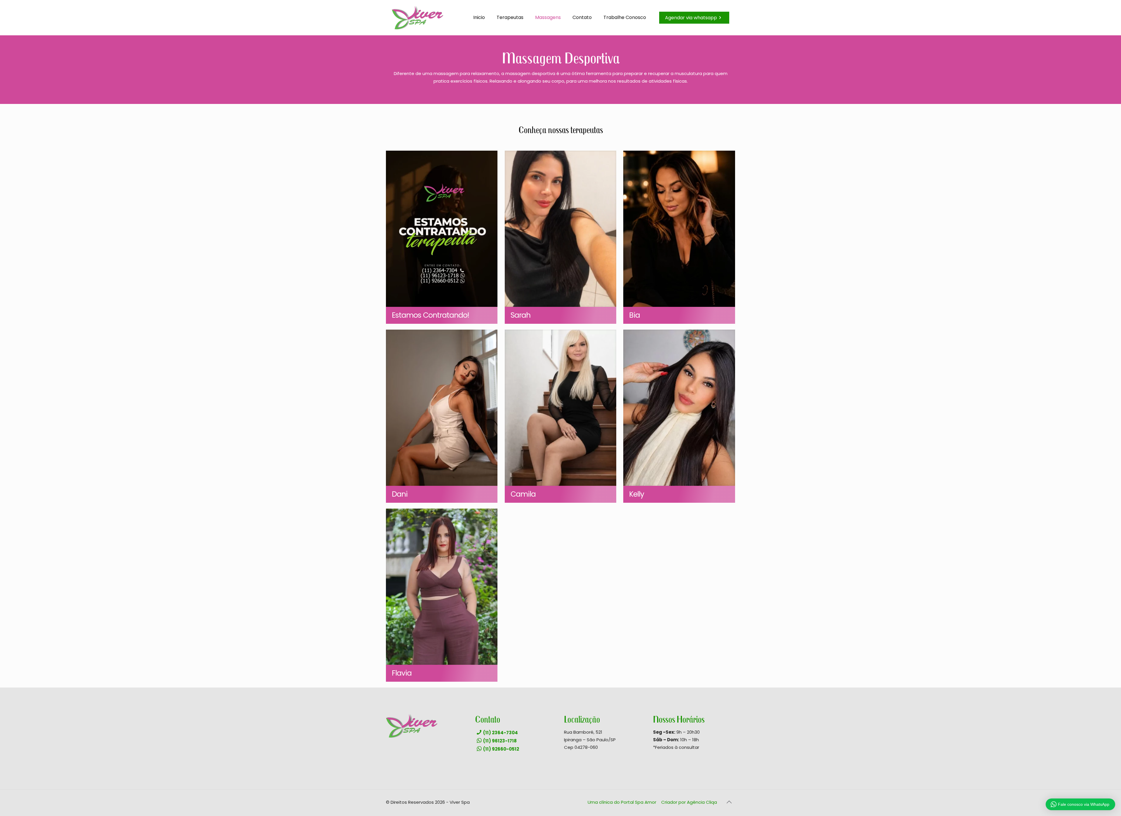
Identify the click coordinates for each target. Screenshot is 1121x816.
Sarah (520, 315)
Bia (634, 315)
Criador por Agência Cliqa (689, 802)
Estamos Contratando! (430, 315)
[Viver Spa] (417, 17)
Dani (400, 494)
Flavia (402, 673)
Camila (523, 494)
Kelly (636, 494)
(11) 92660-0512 (501, 749)
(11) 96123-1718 (500, 741)
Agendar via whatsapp (691, 17)
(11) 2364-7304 (500, 733)
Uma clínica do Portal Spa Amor (622, 802)
